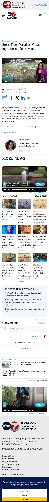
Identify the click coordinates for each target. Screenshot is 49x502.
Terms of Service (8, 439)
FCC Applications (29, 441)
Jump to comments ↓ (9, 133)
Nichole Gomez (9, 89)
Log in (37, 320)
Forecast (21, 127)
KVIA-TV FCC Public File (12, 441)
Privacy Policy (21, 439)
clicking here (9, 305)
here (6, 312)
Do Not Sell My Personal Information (15, 444)
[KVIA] (14, 15)
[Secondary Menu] (5, 15)
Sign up (43, 320)
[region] (24, 351)
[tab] (8, 337)
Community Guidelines (35, 439)
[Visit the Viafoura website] (42, 381)
